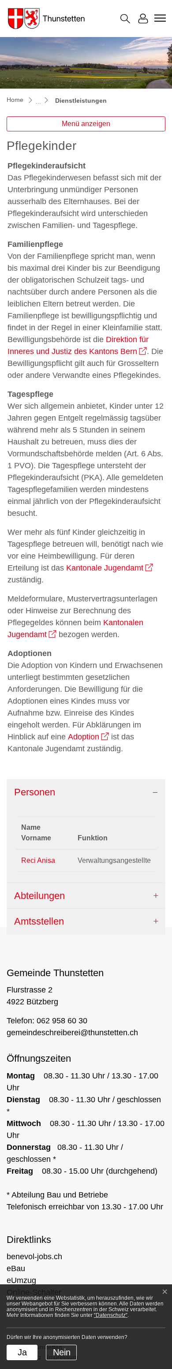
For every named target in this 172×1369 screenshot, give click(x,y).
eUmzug (21, 1280)
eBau (16, 1268)
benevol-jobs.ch (34, 1256)
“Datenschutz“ (110, 1315)
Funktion (93, 838)
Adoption (88, 736)
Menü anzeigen (86, 123)
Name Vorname (36, 833)
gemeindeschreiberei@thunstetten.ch (72, 1032)
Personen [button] (34, 792)
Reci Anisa (38, 860)
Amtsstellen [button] (39, 921)
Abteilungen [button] (39, 895)
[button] (125, 19)
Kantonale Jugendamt (109, 567)
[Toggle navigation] (158, 18)
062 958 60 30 (62, 1020)
